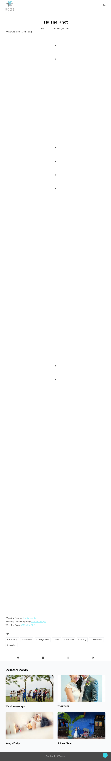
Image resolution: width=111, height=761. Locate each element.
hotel (56, 640)
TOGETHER (64, 706)
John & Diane (64, 743)
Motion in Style (38, 622)
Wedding (66, 29)
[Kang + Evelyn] (29, 725)
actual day (12, 640)
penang (82, 640)
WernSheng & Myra (15, 706)
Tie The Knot (56, 29)
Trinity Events (29, 618)
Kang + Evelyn (13, 743)
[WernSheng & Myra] (29, 688)
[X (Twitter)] (43, 657)
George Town (42, 640)
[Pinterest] (68, 657)
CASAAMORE (28, 625)
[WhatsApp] (93, 657)
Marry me (69, 640)
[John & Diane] (81, 725)
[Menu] (104, 5)
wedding (11, 645)
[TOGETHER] (81, 688)
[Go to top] (105, 755)
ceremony (27, 640)
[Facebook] (18, 657)
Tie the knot (96, 640)
